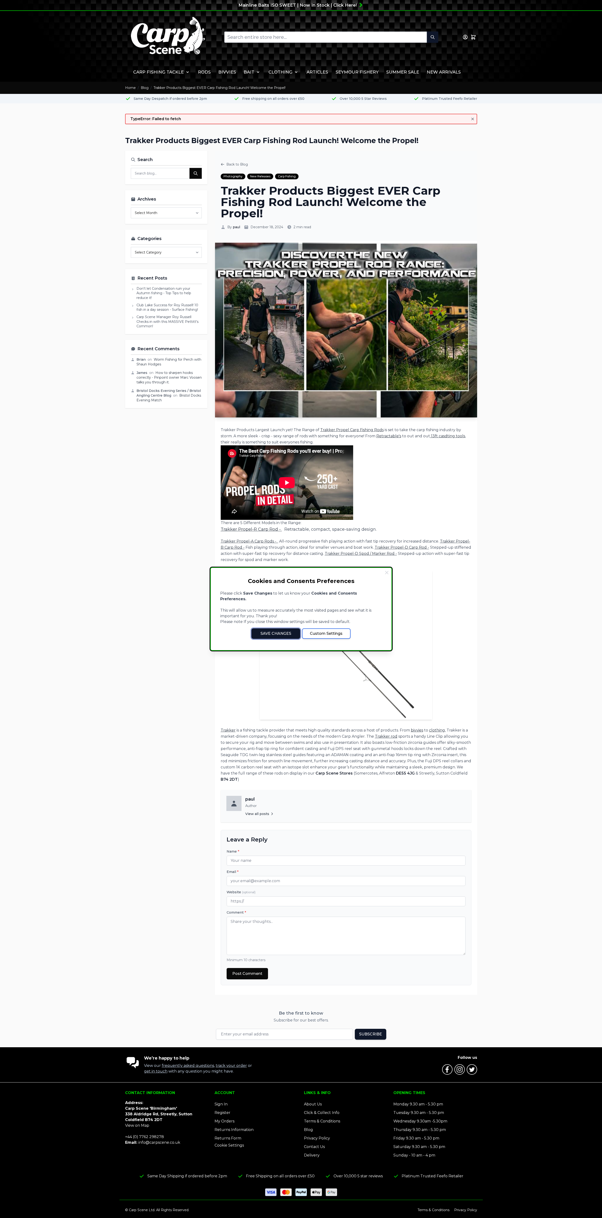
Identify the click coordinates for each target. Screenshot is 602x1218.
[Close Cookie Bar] (387, 572)
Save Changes (275, 633)
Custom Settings (326, 633)
